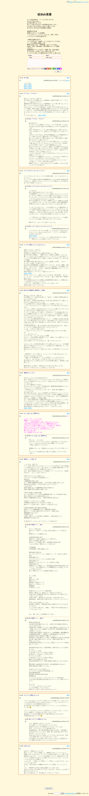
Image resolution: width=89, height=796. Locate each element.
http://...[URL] (28, 84)
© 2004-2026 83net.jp (70, 793)
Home (67, 80)
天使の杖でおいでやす (82, 2)
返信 (68, 77)
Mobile (71, 2)
